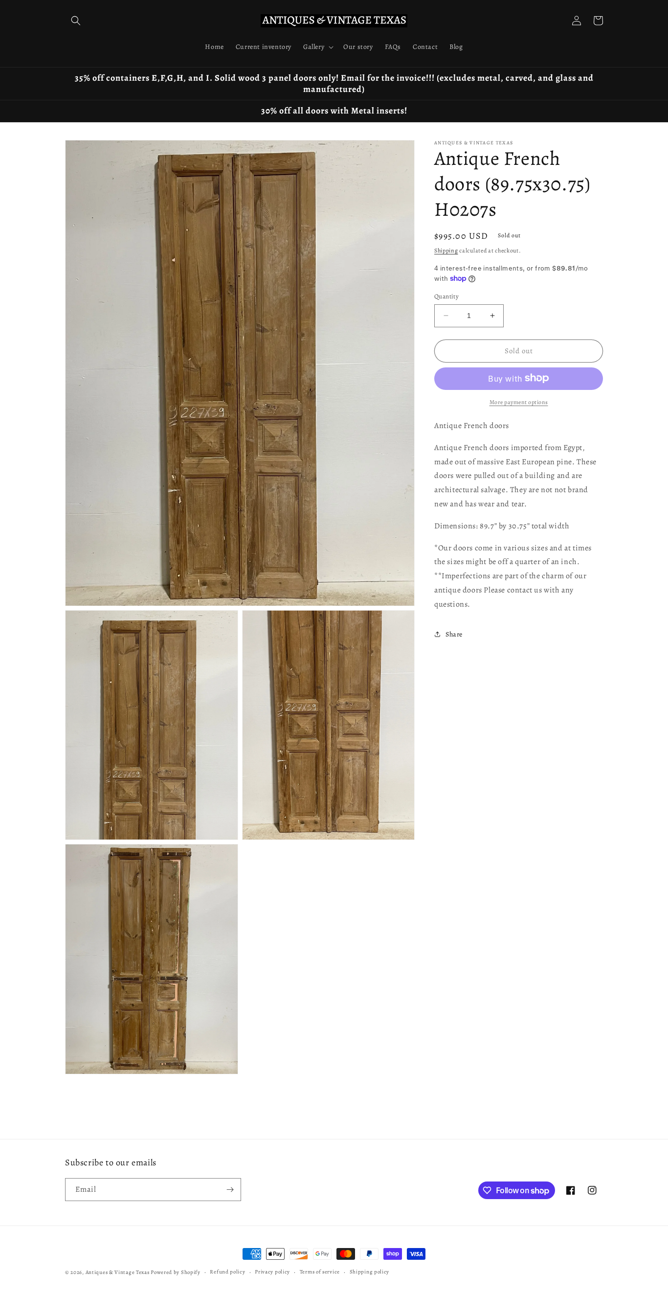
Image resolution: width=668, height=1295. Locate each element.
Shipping (446, 250)
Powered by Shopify (175, 1272)
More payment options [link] (519, 402)
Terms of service (320, 1271)
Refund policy (227, 1271)
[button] (76, 20)
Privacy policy (272, 1271)
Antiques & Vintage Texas (118, 1272)
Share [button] (454, 633)
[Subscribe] (230, 1189)
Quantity (446, 296)
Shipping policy (370, 1271)
